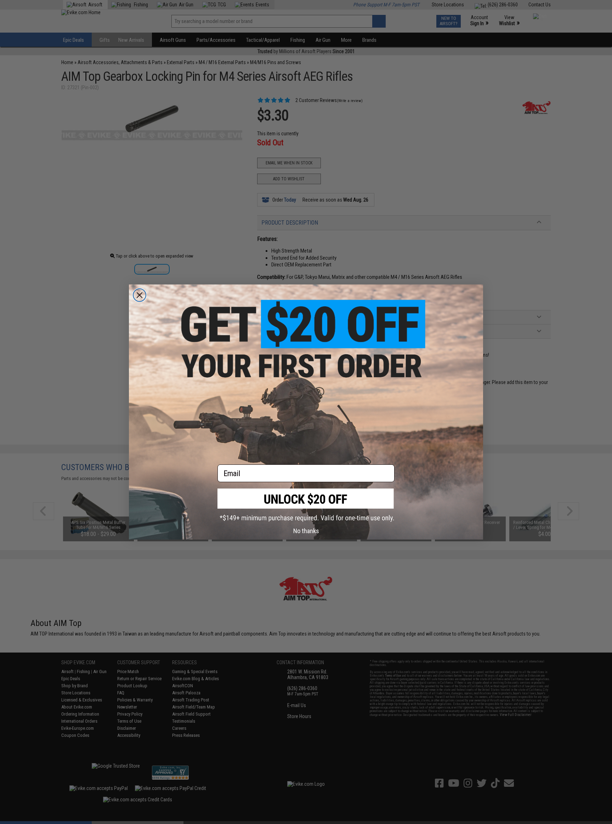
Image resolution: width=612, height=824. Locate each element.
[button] (306, 505)
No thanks (306, 531)
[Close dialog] (139, 295)
